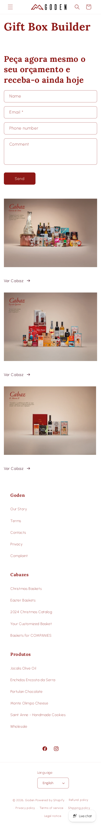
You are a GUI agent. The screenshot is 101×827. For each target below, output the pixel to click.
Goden (30, 800)
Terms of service (51, 808)
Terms (15, 521)
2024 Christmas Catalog (31, 612)
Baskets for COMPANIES (31, 635)
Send (20, 178)
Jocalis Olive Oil (23, 668)
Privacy (16, 544)
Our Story (18, 509)
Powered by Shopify (49, 800)
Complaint (19, 556)
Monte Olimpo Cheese (29, 703)
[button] (10, 7)
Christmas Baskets (26, 589)
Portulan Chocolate (26, 691)
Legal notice (52, 816)
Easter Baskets (22, 600)
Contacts (18, 532)
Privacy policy (25, 808)
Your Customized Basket (31, 624)
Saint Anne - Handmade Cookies (38, 715)
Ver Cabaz (14, 281)
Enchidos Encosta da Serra (32, 680)
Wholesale (18, 726)
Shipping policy (79, 808)
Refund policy (78, 800)
